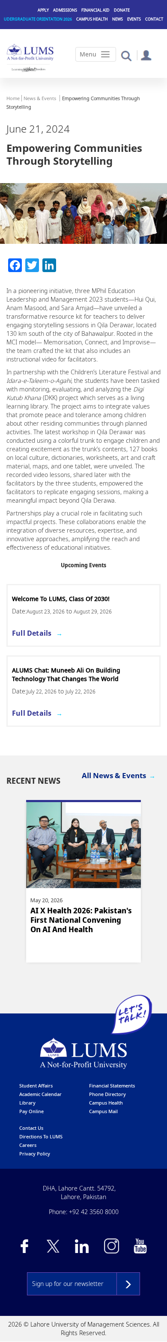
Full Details (31, 633)
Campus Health (92, 19)
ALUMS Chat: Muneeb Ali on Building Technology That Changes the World (66, 674)
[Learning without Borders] (28, 69)
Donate (122, 10)
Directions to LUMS (41, 1136)
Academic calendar (40, 1094)
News (117, 19)
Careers (27, 1145)
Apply (43, 10)
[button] (126, 55)
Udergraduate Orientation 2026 (38, 19)
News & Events (40, 98)
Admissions (65, 10)
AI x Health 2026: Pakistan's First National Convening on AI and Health (81, 920)
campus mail (103, 1111)
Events (134, 19)
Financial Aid (95, 10)
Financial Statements (112, 1085)
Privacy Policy (34, 1153)
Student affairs (36, 1085)
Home (13, 98)
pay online (31, 1111)
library (27, 1102)
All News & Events (114, 775)
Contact (154, 19)
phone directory (107, 1094)
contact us (31, 1128)
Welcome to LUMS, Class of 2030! (61, 599)
